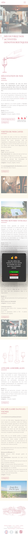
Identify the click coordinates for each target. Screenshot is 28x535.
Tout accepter (14, 272)
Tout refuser (14, 274)
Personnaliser (14, 277)
